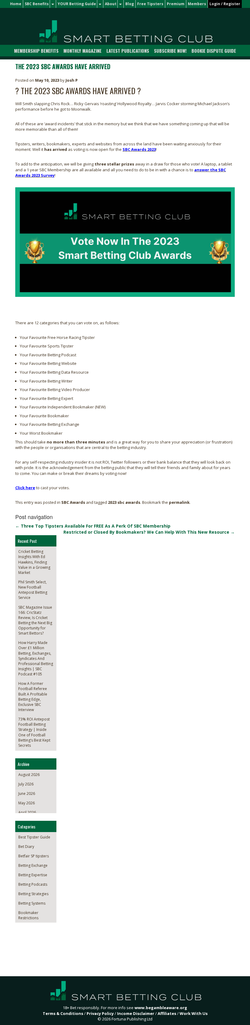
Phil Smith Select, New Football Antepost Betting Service (32, 589)
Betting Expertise (32, 874)
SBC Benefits (37, 3)
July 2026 (26, 784)
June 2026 (26, 793)
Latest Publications (127, 50)
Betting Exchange (33, 865)
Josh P (72, 80)
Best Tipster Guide (34, 837)
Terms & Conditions (63, 1013)
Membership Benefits (36, 50)
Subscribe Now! (170, 50)
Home (15, 3)
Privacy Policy (100, 1013)
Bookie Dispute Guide (213, 50)
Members (197, 3)
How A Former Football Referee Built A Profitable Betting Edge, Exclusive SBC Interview (32, 696)
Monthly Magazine (82, 50)
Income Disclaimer (135, 1013)
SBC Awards (73, 502)
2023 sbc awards (124, 502)
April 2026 (27, 812)
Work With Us (194, 1013)
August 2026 (29, 774)
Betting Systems (31, 903)
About (110, 3)
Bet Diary (26, 846)
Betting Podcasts (32, 884)
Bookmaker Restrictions (28, 915)
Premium (175, 3)
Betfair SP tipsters (33, 856)
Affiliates (167, 1013)
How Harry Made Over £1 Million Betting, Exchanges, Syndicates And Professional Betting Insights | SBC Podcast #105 (35, 658)
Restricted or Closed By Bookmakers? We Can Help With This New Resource (149, 532)
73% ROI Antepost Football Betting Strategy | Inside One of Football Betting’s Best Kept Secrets (34, 732)
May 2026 (26, 803)
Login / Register (224, 3)
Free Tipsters (150, 3)
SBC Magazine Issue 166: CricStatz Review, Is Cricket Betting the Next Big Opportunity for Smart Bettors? (35, 620)
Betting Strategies (33, 893)
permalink (179, 502)
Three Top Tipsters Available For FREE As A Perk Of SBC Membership (92, 526)
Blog (129, 3)
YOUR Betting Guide (77, 3)
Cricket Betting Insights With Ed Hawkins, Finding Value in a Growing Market (34, 562)
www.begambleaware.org (160, 1007)
